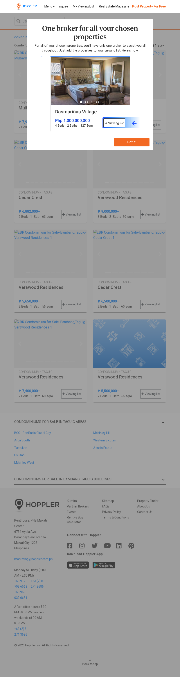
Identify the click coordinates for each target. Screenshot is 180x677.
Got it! (132, 142)
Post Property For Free (149, 6)
